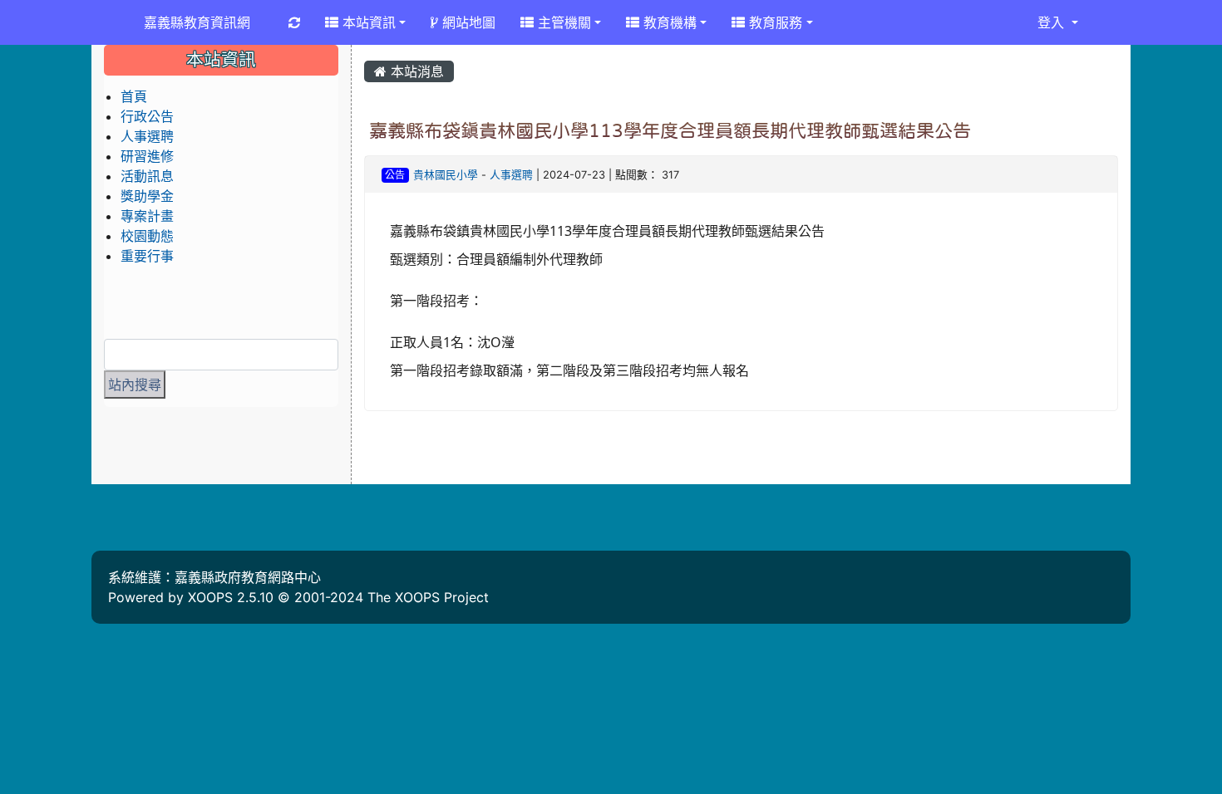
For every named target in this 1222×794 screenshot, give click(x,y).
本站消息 (415, 71)
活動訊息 (147, 176)
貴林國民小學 (445, 175)
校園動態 (147, 236)
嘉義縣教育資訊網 (197, 22)
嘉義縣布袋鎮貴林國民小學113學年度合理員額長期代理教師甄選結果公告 (670, 130)
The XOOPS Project (428, 597)
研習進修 (147, 156)
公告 (395, 175)
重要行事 (147, 256)
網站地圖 (466, 22)
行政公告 (147, 116)
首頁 (134, 96)
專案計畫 (147, 216)
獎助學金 (147, 196)
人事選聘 (511, 175)
